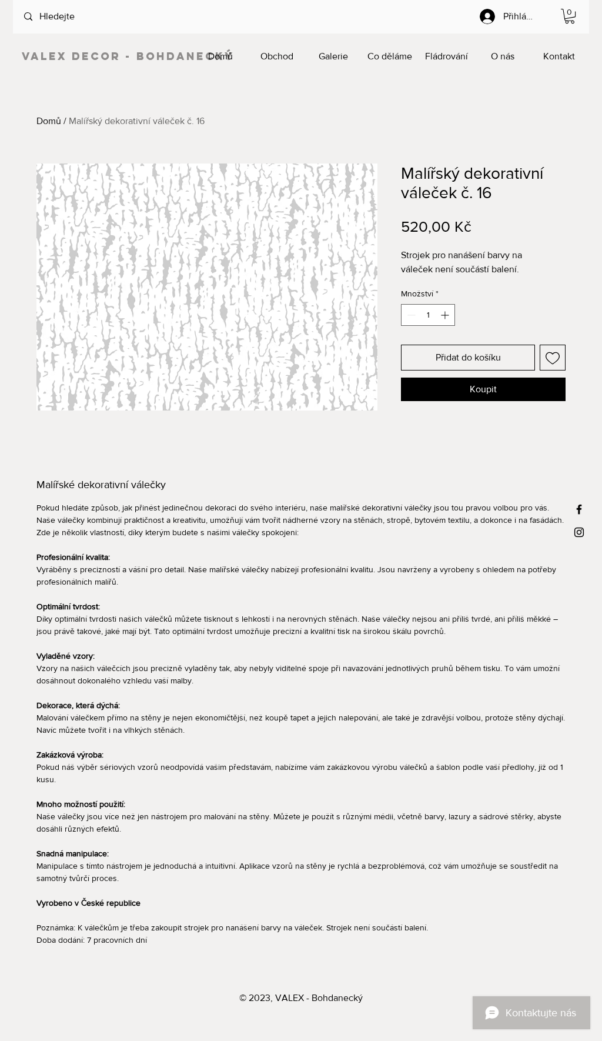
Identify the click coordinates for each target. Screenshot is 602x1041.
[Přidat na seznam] (553, 358)
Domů (48, 121)
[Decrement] (410, 315)
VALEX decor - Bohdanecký (128, 56)
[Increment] (446, 315)
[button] (569, 16)
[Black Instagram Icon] (579, 532)
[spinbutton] (428, 315)
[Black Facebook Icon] (579, 509)
